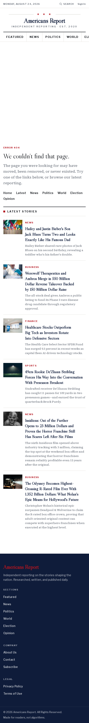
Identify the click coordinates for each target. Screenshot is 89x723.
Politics (53, 37)
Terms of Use (12, 693)
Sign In (82, 3)
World (72, 37)
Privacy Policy (13, 686)
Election (76, 193)
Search (68, 3)
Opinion (9, 198)
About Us (10, 652)
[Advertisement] (44, 88)
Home (7, 193)
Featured (15, 37)
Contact (9, 659)
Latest (21, 193)
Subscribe (10, 667)
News (34, 37)
